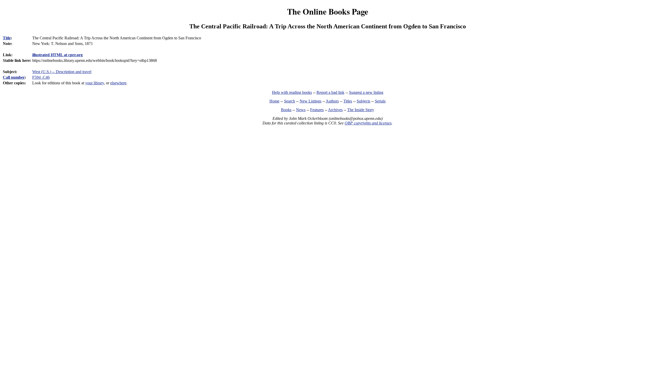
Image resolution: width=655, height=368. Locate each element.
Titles (347, 101)
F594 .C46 (41, 77)
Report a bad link (330, 92)
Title (7, 38)
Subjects (363, 101)
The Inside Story (360, 110)
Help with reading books (292, 92)
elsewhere (118, 83)
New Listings (310, 101)
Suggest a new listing (366, 92)
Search (289, 101)
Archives (335, 110)
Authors (332, 101)
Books (286, 110)
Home (274, 101)
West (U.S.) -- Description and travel (61, 72)
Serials (380, 101)
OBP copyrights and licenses (368, 123)
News (300, 110)
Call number (14, 77)
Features (317, 110)
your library (94, 83)
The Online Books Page (327, 11)
